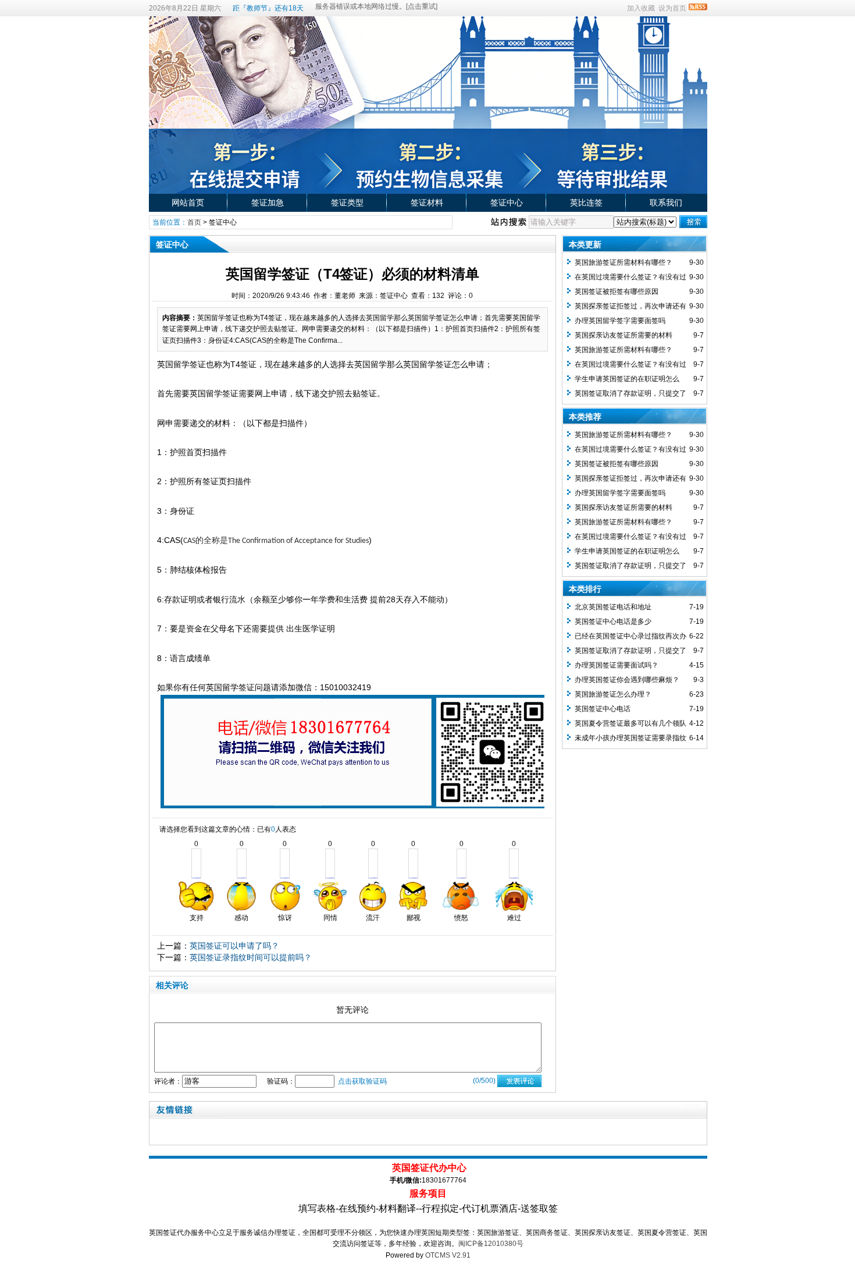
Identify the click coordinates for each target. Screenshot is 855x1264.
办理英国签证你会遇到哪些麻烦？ (627, 680)
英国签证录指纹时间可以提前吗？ (251, 957)
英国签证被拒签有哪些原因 (616, 291)
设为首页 (672, 8)
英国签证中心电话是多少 (613, 621)
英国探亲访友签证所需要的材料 (623, 335)
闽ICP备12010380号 (490, 1244)
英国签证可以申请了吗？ (234, 945)
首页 (194, 222)
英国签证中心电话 (602, 709)
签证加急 (267, 202)
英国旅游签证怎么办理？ (613, 694)
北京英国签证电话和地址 (613, 607)
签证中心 (506, 202)
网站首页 (188, 202)
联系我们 (666, 202)
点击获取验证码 (362, 1081)
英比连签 (586, 202)
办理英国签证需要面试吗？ (616, 665)
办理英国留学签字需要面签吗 (620, 321)
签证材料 (427, 202)
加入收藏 (641, 8)
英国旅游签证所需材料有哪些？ (623, 262)
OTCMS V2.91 (448, 1255)
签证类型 (347, 202)
